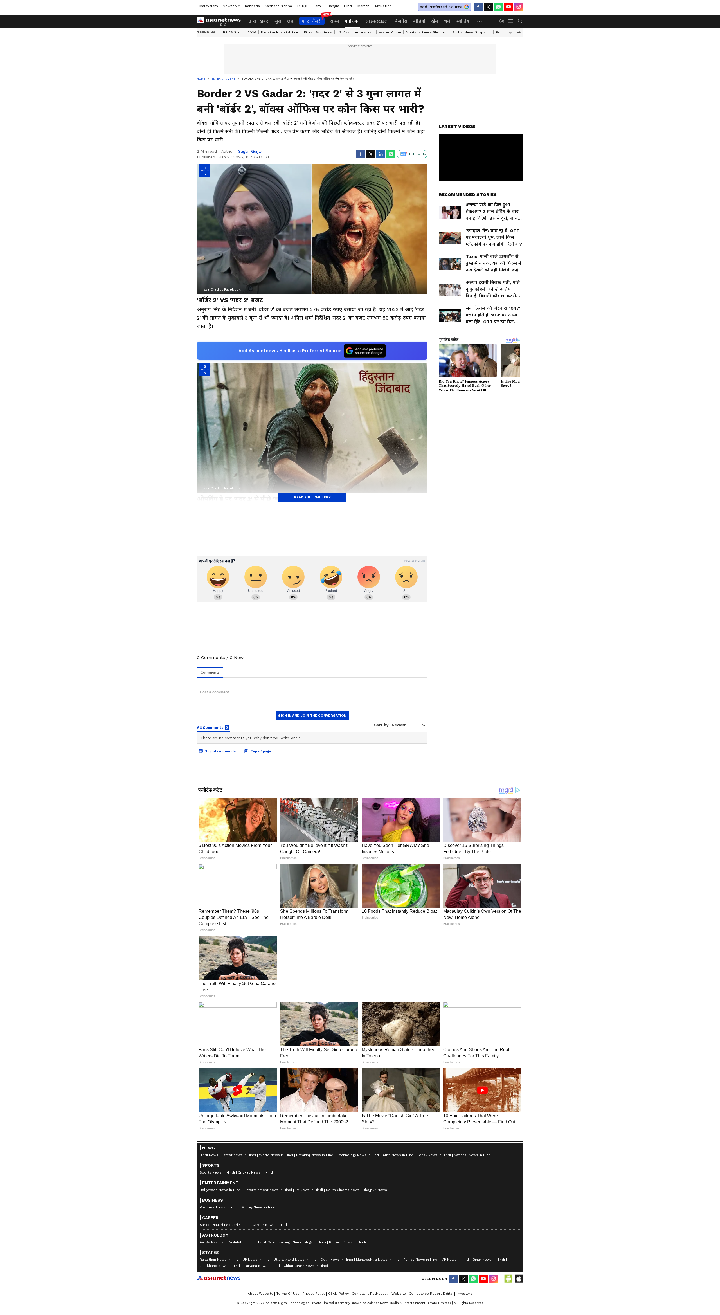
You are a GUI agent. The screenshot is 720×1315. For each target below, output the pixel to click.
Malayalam (208, 6)
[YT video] (508, 7)
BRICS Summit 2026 (239, 32)
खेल (434, 21)
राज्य (334, 21)
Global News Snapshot (471, 32)
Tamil (318, 6)
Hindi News (209, 1287)
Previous (510, 32)
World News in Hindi (276, 1287)
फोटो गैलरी (312, 21)
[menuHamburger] (511, 21)
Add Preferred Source (441, 7)
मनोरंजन (352, 21)
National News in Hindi (472, 1287)
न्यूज (278, 21)
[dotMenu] (479, 21)
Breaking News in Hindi (315, 1287)
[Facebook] (478, 7)
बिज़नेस (400, 21)
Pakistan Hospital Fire (279, 32)
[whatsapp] (498, 7)
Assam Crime (390, 32)
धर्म (447, 21)
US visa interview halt (355, 32)
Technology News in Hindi (358, 1287)
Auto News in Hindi (398, 1287)
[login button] (503, 21)
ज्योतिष (462, 21)
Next (519, 32)
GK (290, 21)
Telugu (302, 6)
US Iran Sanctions (317, 32)
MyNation (383, 6)
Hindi (348, 6)
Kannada (252, 6)
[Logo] (221, 21)
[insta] (518, 7)
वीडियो (419, 21)
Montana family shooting (426, 32)
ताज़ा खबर (258, 21)
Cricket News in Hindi (256, 1304)
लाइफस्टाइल (377, 21)
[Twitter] (488, 7)
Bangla (333, 6)
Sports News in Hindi (217, 1304)
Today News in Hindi (434, 1287)
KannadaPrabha (278, 6)
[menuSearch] (520, 21)
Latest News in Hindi (238, 1287)
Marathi (363, 6)
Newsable (231, 6)
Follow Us (417, 154)
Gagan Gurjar (250, 151)
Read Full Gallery (312, 497)
